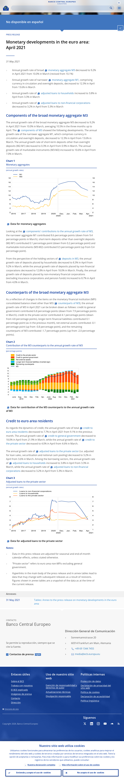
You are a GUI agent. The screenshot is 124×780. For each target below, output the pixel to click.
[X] (85, 724)
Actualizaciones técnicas (58, 692)
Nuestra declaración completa (41, 765)
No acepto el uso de (90, 773)
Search (111, 8)
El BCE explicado (19, 690)
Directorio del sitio (12, 709)
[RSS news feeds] (119, 724)
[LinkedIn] (91, 724)
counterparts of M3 (69, 303)
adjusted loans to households (57, 93)
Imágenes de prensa (21, 694)
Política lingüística (90, 701)
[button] (119, 3)
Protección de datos (91, 681)
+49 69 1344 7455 (84, 649)
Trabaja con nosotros (22, 686)
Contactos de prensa (21, 654)
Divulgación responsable (58, 696)
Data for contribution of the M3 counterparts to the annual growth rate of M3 (50, 409)
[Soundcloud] (112, 724)
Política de (90, 692)
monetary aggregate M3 (61, 70)
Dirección (16, 703)
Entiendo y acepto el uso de (33, 773)
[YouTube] (105, 724)
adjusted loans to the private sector (59, 451)
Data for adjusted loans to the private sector (36, 541)
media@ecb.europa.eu (87, 654)
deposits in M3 (70, 259)
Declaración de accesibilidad (95, 697)
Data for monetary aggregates (28, 224)
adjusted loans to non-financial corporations (65, 103)
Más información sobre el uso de (81, 765)
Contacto (15, 698)
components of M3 (31, 130)
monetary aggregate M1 (65, 80)
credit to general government (64, 436)
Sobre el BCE (17, 681)
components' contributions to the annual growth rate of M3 (59, 231)
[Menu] (119, 8)
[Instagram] (98, 724)
